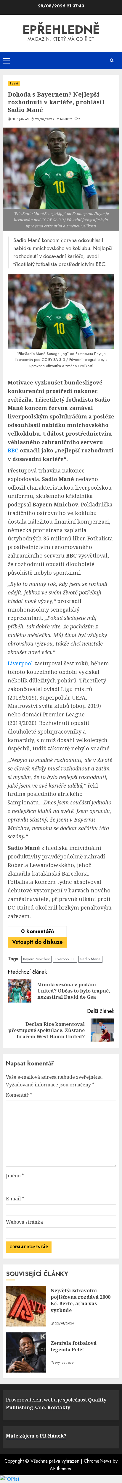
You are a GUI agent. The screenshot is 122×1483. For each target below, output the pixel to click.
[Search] (111, 60)
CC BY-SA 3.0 (53, 359)
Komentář (19, 1095)
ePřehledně (61, 29)
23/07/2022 (44, 119)
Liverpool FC (65, 959)
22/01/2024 (64, 1323)
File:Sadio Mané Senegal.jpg (42, 353)
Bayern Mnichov (36, 959)
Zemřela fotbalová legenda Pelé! (74, 1346)
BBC (13, 450)
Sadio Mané (90, 959)
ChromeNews (97, 1461)
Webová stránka (24, 1222)
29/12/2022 (64, 1363)
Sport (13, 83)
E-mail (15, 1198)
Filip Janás (20, 119)
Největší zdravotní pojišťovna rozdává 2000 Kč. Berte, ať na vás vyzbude (80, 1300)
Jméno (15, 1175)
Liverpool (20, 663)
